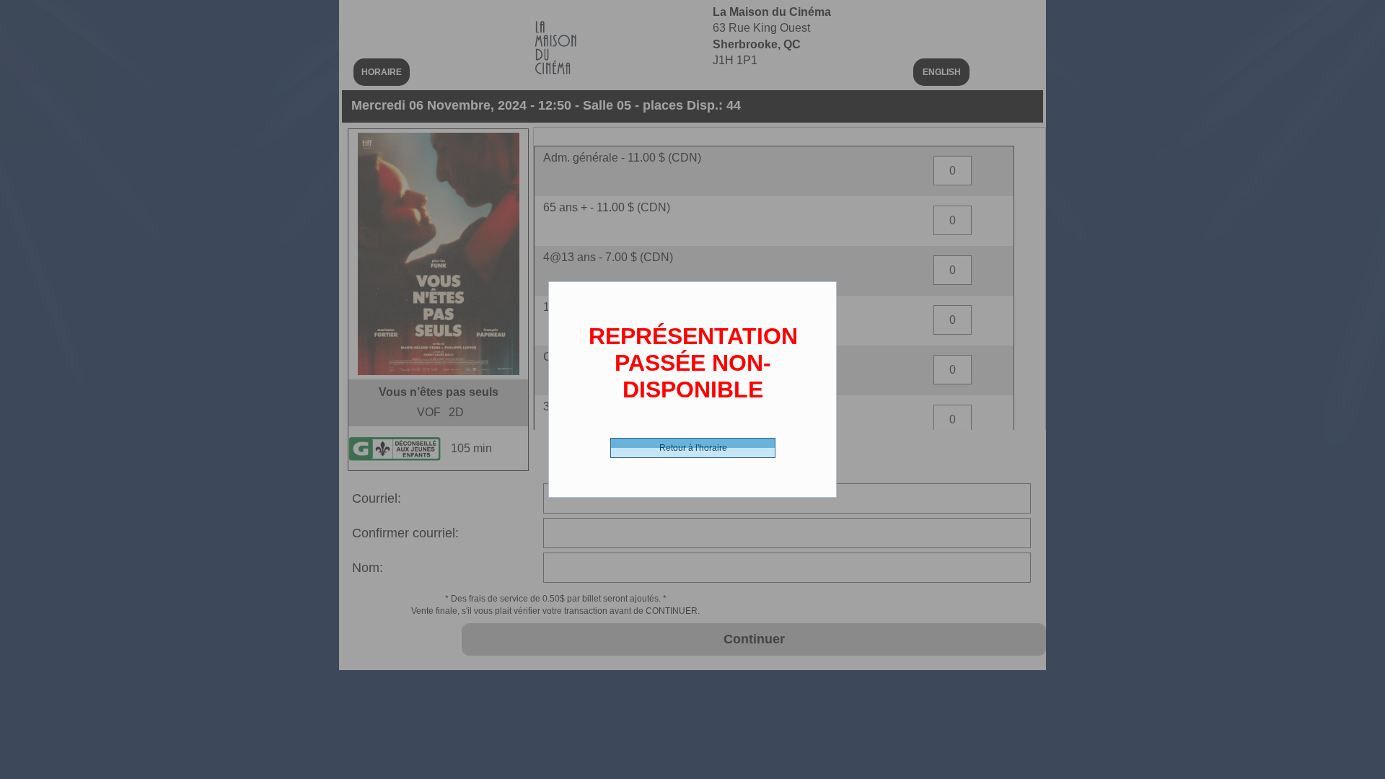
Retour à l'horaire (693, 448)
